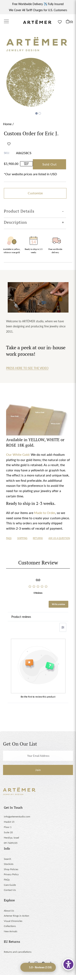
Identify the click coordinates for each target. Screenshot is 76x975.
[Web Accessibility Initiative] (68, 964)
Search (7, 858)
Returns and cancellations (17, 951)
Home (7, 124)
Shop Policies (11, 869)
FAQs (9, 538)
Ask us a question (59, 538)
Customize (35, 193)
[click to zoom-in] (38, 71)
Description (15, 222)
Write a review (58, 604)
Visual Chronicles (13, 920)
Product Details (19, 211)
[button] (9, 144)
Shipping (22, 538)
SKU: (7, 153)
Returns (38, 538)
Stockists (8, 863)
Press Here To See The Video (27, 368)
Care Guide (10, 884)
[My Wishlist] (60, 22)
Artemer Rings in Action (16, 915)
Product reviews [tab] (21, 616)
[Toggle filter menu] (62, 627)
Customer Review (38, 562)
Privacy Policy (11, 874)
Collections (10, 926)
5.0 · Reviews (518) (40, 967)
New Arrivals (10, 931)
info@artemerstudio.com (17, 816)
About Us (9, 910)
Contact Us (10, 889)
